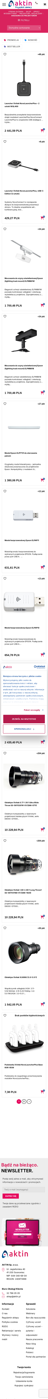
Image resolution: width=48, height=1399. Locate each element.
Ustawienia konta (24, 1381)
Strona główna (15, 12)
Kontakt (5, 1309)
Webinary (30, 1313)
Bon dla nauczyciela (35, 1317)
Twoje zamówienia (24, 1377)
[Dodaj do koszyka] (42, 131)
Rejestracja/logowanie (24, 1372)
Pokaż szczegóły (32, 710)
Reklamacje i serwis (11, 1330)
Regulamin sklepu (10, 1317)
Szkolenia (30, 1309)
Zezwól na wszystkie (24, 719)
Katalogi (30, 1348)
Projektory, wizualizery (30, 14)
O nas (4, 1313)
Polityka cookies (10, 1322)
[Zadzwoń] (36, 4)
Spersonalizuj (22, 729)
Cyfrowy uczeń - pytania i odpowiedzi (34, 1330)
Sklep (28, 12)
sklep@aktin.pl (14, 1296)
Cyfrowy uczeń (33, 1322)
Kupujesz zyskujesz (24, 1385)
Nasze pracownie (34, 1339)
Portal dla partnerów (36, 1356)
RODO (5, 1326)
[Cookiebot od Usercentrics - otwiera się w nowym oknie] (34, 667)
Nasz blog (31, 1343)
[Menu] (4, 4)
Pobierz (29, 1352)
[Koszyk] (45, 4)
